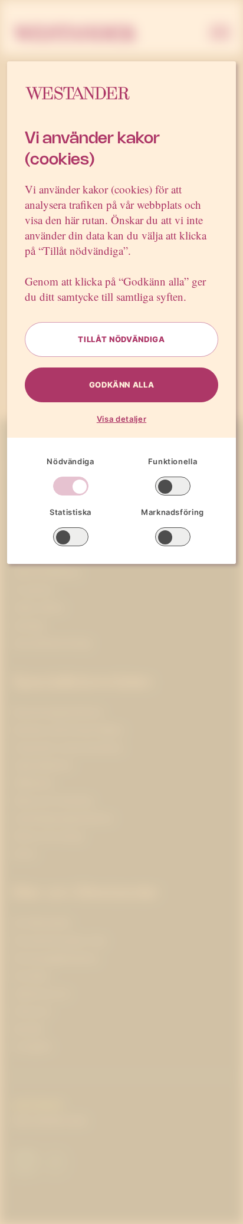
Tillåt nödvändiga (121, 339)
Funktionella (173, 461)
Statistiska (70, 512)
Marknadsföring (172, 512)
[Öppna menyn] (220, 34)
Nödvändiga (70, 461)
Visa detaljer (121, 419)
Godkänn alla (122, 384)
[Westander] (74, 33)
